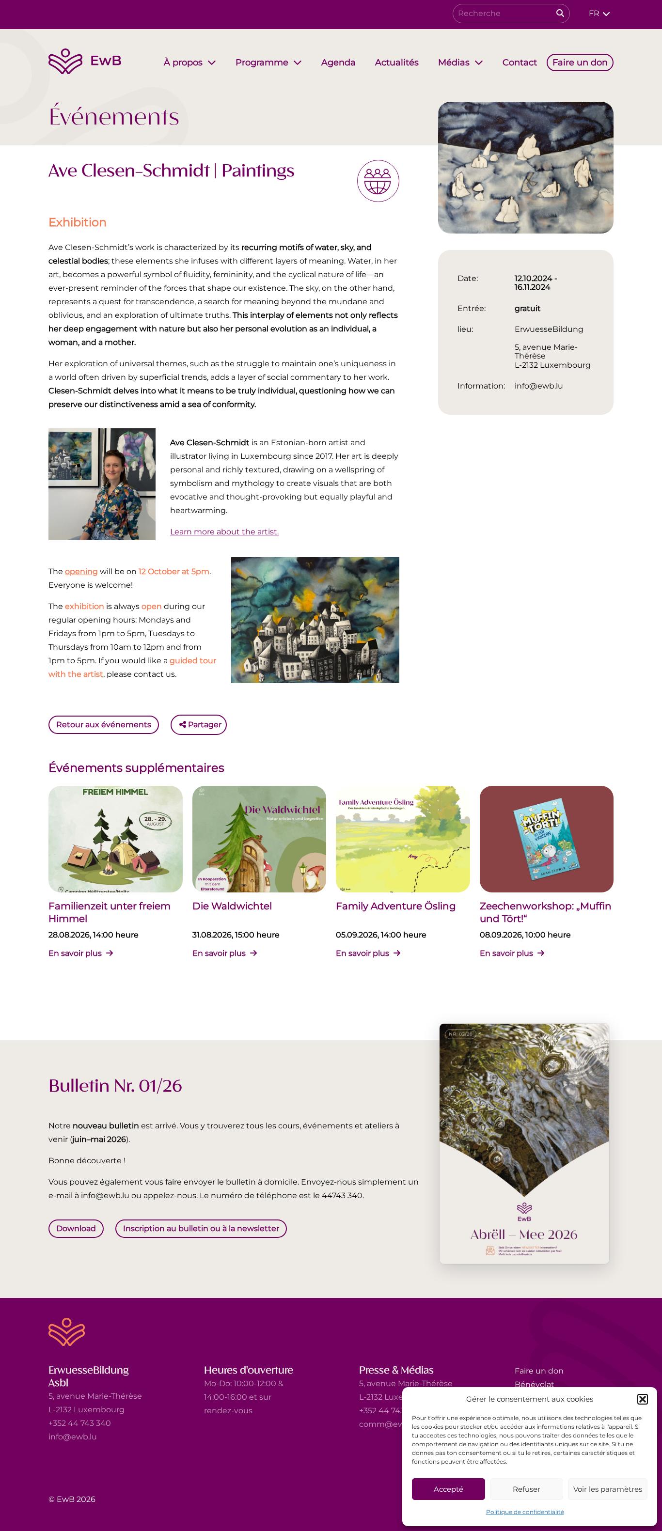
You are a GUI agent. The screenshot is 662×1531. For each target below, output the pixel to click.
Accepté (448, 1489)
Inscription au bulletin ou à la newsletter (201, 1228)
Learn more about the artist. (224, 531)
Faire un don (539, 1370)
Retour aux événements (103, 724)
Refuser (526, 1489)
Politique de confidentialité (525, 1511)
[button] (642, 1399)
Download (76, 1228)
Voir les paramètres (607, 1489)
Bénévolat (534, 1384)
